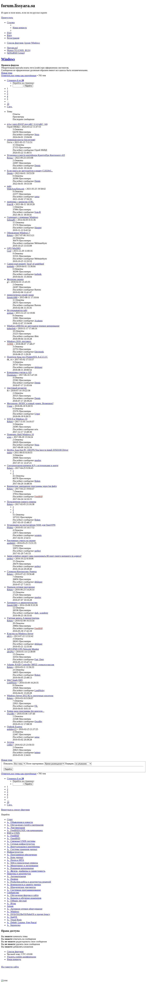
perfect (37, 551)
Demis (37, 165)
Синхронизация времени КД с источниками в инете (32, 465)
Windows (8, 59)
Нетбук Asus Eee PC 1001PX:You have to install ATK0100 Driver (37, 450)
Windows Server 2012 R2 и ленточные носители (30, 695)
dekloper (38, 367)
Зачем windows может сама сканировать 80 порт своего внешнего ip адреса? (44, 556)
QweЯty (11, 714)
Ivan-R (10, 204)
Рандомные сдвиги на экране (21, 540)
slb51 (9, 636)
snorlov (37, 460)
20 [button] (8, 104)
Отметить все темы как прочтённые (18, 75)
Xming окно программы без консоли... (25, 711)
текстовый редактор (17, 388)
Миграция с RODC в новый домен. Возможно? (30, 403)
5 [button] (7, 99)
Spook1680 (12, 297)
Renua (10, 158)
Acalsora (38, 320)
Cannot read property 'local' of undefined (25, 264)
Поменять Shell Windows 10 (20, 434)
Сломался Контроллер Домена (22, 571)
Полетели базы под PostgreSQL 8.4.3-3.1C (27, 357)
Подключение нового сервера (21, 501)
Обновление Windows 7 (18, 233)
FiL (36, 706)
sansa (36, 196)
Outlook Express (14, 726)
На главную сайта (10, 967)
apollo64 (11, 543)
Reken (10, 235)
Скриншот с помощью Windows (22, 217)
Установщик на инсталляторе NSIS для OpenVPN (31, 525)
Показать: (8, 763)
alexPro (10, 651)
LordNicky (12, 682)
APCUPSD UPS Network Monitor (23, 649)
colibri (10, 745)
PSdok (10, 527)
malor (9, 452)
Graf (9, 251)
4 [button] (7, 96)
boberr (37, 752)
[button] (15, 80)
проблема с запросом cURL (20, 202)
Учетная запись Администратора (23, 618)
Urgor (9, 406)
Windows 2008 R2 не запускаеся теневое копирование (33, 326)
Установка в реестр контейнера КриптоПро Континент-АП (36, 155)
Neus (36, 134)
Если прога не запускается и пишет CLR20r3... (30, 171)
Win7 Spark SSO (15, 680)
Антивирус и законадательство (22, 602)
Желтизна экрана (15, 279)
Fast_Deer (39, 659)
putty (9, 186)
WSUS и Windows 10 (17, 419)
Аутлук (10, 742)
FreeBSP (38, 496)
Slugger (37, 227)
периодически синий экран (20, 295)
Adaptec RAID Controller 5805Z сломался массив (30, 664)
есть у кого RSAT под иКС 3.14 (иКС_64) (27, 124)
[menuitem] (20, 27)
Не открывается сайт (17, 310)
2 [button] (7, 91)
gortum (10, 313)
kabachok (11, 328)
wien (9, 437)
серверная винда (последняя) (21, 139)
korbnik (10, 266)
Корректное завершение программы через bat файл (32, 486)
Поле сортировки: (35, 763)
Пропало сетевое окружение (21, 587)
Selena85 (11, 220)
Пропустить (7, 17)
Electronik (39, 352)
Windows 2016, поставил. (19, 341)
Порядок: (70, 763)
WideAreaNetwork (15, 189)
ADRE (10, 344)
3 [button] (7, 94)
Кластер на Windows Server (20, 633)
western (37, 535)
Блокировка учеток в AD (19, 372)
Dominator (12, 375)
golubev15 (12, 729)
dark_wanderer (41, 613)
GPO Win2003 (14, 248)
